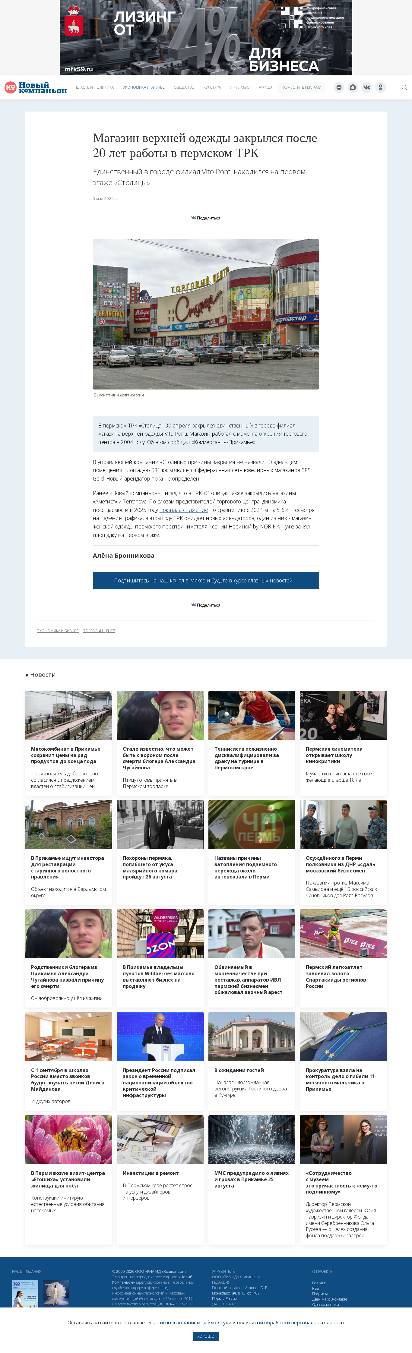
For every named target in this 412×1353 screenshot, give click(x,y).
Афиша (265, 87)
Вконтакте (339, 1299)
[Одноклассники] (380, 87)
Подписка (320, 1293)
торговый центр (99, 631)
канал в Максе (187, 580)
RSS (315, 1288)
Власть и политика (95, 87)
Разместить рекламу (301, 87)
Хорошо (206, 1336)
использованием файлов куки (195, 1322)
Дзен (316, 1299)
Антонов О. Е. (256, 1287)
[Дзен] (339, 87)
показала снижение (184, 509)
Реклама (319, 1282)
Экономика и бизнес (144, 87)
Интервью (240, 87)
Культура (212, 87)
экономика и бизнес (58, 631)
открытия (270, 433)
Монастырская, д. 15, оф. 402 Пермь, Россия (236, 1296)
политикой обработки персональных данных (290, 1322)
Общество (184, 87)
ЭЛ (179, 1304)
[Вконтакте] (366, 87)
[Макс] (352, 87)
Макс (326, 1299)
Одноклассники (325, 1304)
